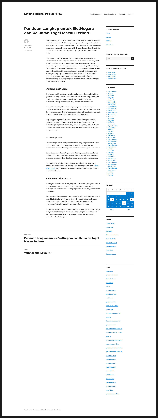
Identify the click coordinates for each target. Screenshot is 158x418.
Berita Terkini (112, 74)
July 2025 (110, 93)
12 (116, 200)
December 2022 (112, 139)
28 (124, 206)
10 (108, 200)
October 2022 (112, 143)
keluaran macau (111, 254)
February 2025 (112, 103)
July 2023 (110, 130)
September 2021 (112, 168)
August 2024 (111, 114)
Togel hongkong (110, 14)
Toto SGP (122, 14)
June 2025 (111, 95)
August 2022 (111, 147)
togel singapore (110, 239)
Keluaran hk (109, 227)
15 (128, 200)
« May (112, 209)
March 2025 (111, 101)
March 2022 (111, 156)
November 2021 (112, 164)
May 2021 (110, 176)
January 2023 (111, 137)
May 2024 (111, 120)
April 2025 (111, 99)
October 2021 (111, 166)
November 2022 (112, 141)
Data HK (131, 14)
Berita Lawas (111, 72)
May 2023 (110, 131)
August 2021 (111, 170)
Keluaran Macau (111, 246)
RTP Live (108, 41)
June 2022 (111, 151)
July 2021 (110, 172)
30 (132, 206)
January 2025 (112, 105)
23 (132, 203)
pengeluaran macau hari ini (114, 348)
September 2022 (112, 145)
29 (128, 206)
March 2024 (111, 124)
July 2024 (110, 116)
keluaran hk (109, 45)
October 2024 (112, 110)
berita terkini (111, 76)
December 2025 (112, 91)
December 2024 (112, 106)
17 (108, 203)
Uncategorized (28, 50)
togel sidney (109, 390)
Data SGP (109, 231)
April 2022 (111, 154)
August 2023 (111, 128)
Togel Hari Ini (110, 223)
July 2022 (110, 149)
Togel (108, 33)
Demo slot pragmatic (112, 235)
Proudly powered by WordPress (51, 410)
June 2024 (111, 118)
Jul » (128, 209)
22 (128, 203)
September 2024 (112, 112)
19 (116, 203)
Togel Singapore (95, 14)
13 (120, 200)
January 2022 (112, 160)
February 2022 (112, 158)
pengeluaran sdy (111, 355)
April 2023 (111, 133)
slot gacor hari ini (111, 242)
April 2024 (111, 122)
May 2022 (111, 153)
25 (112, 206)
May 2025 (111, 97)
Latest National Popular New (43, 13)
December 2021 (112, 162)
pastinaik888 (28, 45)
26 (116, 206)
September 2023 (112, 126)
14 (124, 200)
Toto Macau (109, 250)
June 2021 (111, 174)
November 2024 (112, 108)
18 (112, 203)
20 (120, 203)
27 (120, 206)
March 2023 (111, 135)
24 (108, 206)
